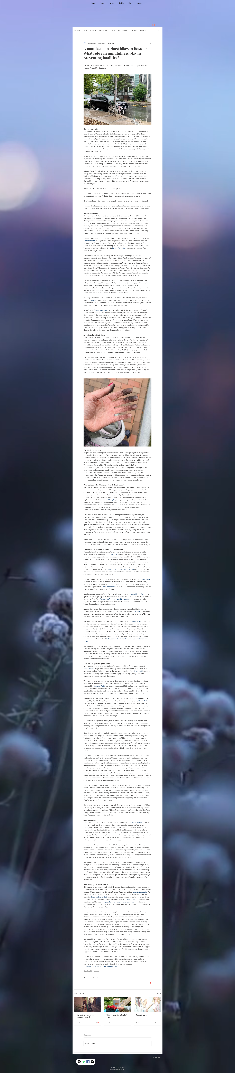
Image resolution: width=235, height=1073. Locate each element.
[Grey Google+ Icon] (159, 1057)
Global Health (88, 971)
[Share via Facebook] (84, 977)
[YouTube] (92, 1061)
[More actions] (150, 43)
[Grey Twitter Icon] (156, 1057)
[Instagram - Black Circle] (79, 1061)
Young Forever (141, 1015)
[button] (158, 30)
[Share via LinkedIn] (93, 977)
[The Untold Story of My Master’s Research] (87, 1004)
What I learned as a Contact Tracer (116, 1016)
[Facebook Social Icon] (88, 1061)
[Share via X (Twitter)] (89, 977)
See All (159, 993)
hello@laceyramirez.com (117, 1069)
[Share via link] (98, 977)
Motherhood (103, 30)
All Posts (77, 30)
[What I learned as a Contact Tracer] (117, 1004)
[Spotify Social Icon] (83, 1061)
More (142, 30)
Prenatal (93, 30)
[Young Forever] (147, 1004)
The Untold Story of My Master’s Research (85, 1016)
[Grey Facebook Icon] (153, 1057)
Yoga (85, 30)
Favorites (134, 30)
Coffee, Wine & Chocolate (119, 30)
